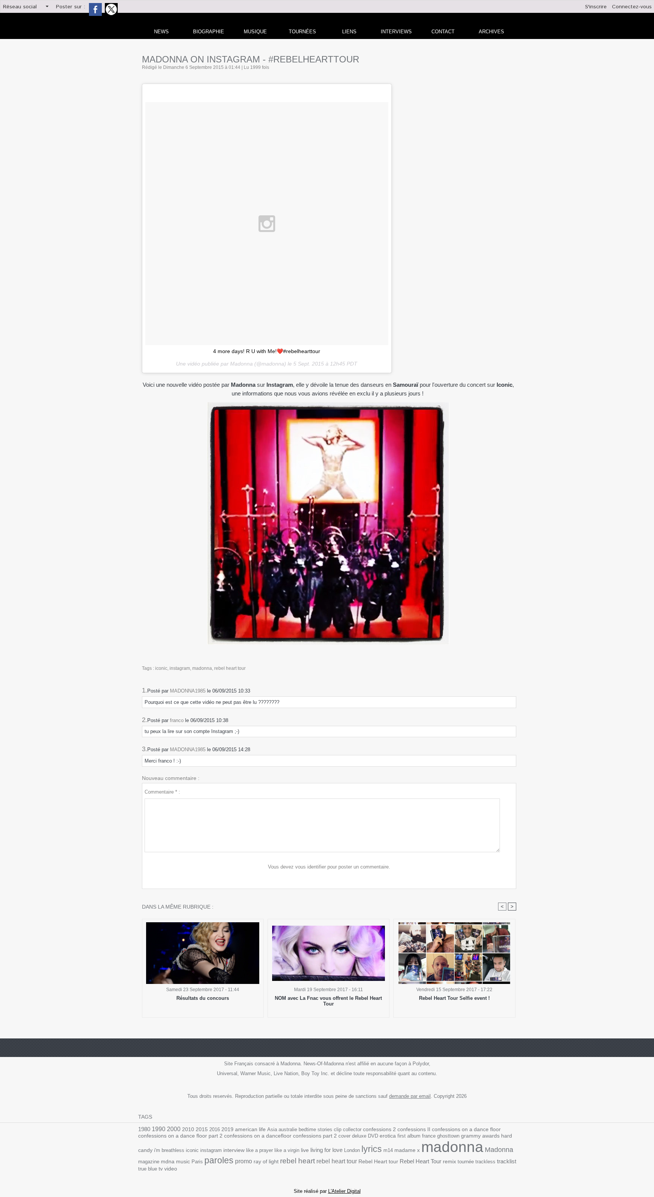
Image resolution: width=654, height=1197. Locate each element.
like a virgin (286, 1150)
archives (491, 31)
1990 (158, 1128)
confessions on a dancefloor (257, 1136)
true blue (147, 1169)
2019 (227, 1129)
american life (250, 1129)
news (161, 31)
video (170, 1169)
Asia (272, 1129)
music (183, 1161)
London (352, 1150)
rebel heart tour (230, 668)
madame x (407, 1150)
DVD (373, 1136)
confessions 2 (379, 1129)
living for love (326, 1150)
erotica (388, 1136)
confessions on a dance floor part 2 (180, 1136)
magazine (148, 1161)
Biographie (208, 31)
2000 (174, 1129)
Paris (197, 1161)
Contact (443, 31)
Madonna (499, 1149)
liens (349, 31)
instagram (180, 668)
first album (408, 1136)
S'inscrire (596, 7)
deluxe (359, 1136)
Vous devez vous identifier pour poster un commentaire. (329, 867)
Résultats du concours (202, 998)
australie (288, 1129)
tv (161, 1169)
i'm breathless (169, 1150)
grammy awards (480, 1136)
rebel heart (297, 1161)
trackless (485, 1161)
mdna (167, 1161)
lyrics (371, 1149)
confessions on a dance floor (466, 1129)
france (429, 1136)
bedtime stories (315, 1129)
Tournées (302, 31)
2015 (202, 1129)
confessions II (413, 1129)
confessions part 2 (315, 1136)
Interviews (396, 31)
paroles (219, 1160)
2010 (188, 1129)
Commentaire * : (162, 792)
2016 (214, 1129)
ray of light (266, 1161)
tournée (466, 1161)
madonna (202, 668)
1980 (144, 1129)
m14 (388, 1150)
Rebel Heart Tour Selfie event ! (454, 998)
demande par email (410, 1096)
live (305, 1150)
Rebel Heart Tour (420, 1161)
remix (449, 1161)
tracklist (506, 1161)
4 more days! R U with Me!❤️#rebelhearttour (266, 351)
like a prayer (259, 1150)
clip (337, 1129)
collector (352, 1129)
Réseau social (20, 7)
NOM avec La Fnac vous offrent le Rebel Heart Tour (328, 1001)
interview (233, 1150)
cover (344, 1136)
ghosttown (448, 1136)
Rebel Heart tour (378, 1161)
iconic (161, 668)
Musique (255, 31)
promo (243, 1161)
